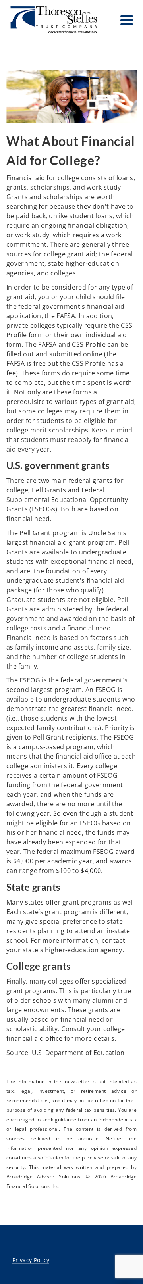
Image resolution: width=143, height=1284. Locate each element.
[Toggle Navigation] (126, 20)
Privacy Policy (30, 1260)
